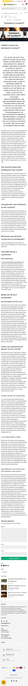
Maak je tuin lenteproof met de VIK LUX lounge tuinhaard (16, 587)
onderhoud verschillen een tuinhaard (11, 262)
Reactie (2, 526)
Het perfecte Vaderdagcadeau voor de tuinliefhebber (17, 580)
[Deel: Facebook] (2, 565)
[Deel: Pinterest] (6, 565)
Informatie (4, 572)
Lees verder (3, 576)
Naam (2, 544)
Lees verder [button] (3, 617)
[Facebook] (2, 621)
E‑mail (2, 550)
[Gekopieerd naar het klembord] (8, 565)
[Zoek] (25, 8)
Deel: (2, 563)
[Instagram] (5, 621)
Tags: (2, 569)
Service (3, 642)
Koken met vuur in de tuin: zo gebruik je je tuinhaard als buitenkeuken (17, 594)
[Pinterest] (7, 621)
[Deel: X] (4, 565)
